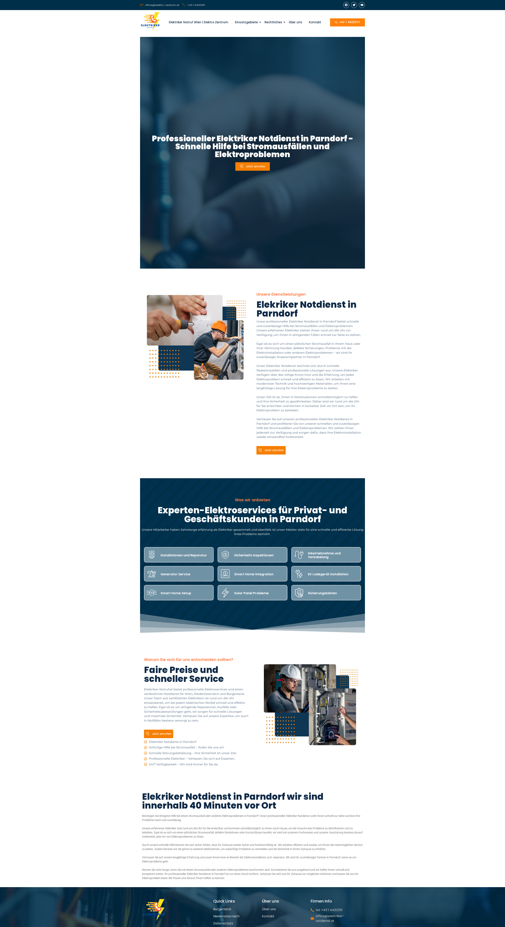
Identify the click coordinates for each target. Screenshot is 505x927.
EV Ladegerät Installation (328, 574)
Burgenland (222, 909)
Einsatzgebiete (246, 22)
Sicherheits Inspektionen (254, 555)
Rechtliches (273, 22)
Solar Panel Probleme (251, 593)
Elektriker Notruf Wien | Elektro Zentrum (198, 22)
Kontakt (315, 22)
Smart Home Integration (253, 574)
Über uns (295, 22)
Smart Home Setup (176, 593)
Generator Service (175, 574)
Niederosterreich (226, 916)
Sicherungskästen (322, 593)
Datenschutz (223, 923)
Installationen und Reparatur (184, 555)
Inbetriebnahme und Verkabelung (324, 555)
